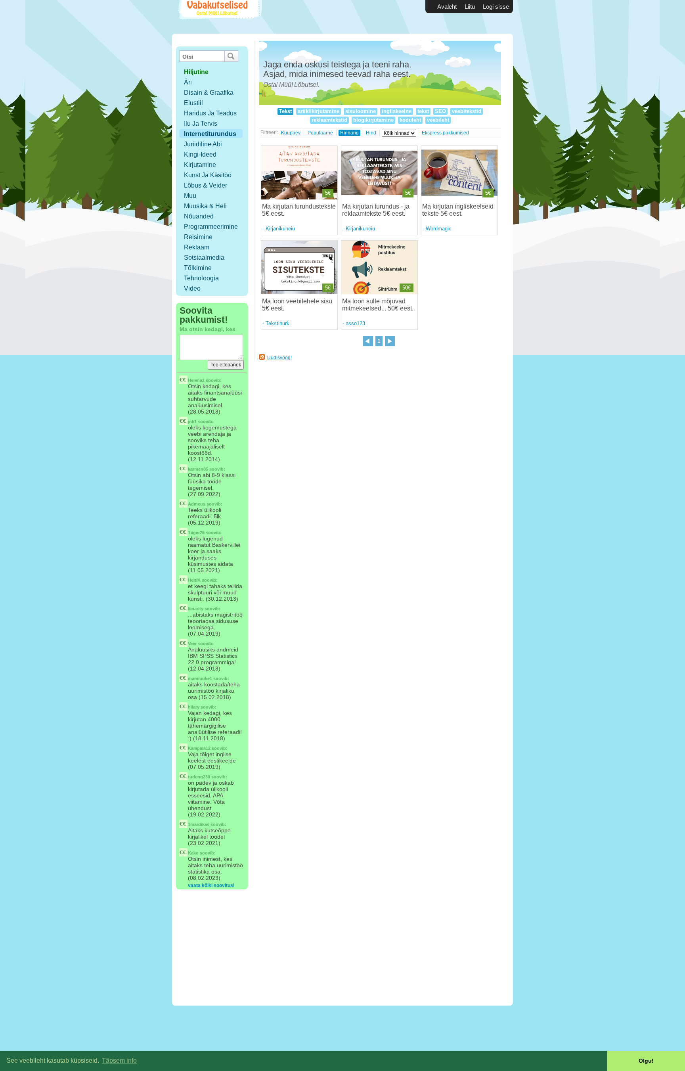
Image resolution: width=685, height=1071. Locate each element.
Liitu (470, 6)
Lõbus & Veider (205, 185)
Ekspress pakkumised (445, 133)
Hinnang (349, 133)
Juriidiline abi (203, 144)
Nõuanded (199, 216)
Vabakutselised (219, 17)
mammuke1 (200, 678)
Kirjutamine (200, 164)
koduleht (410, 120)
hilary (193, 707)
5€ (328, 193)
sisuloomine (360, 111)
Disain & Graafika (208, 92)
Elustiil (193, 103)
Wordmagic (439, 229)
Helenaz (196, 380)
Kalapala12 (199, 748)
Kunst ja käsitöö (208, 175)
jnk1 (192, 421)
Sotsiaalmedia (204, 257)
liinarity (195, 608)
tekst (423, 111)
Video (192, 288)
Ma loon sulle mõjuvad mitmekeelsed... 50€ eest (377, 305)
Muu (190, 195)
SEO (440, 111)
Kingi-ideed (200, 154)
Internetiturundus (210, 133)
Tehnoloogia (201, 278)
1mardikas (198, 824)
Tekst (285, 111)
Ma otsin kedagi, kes (207, 329)
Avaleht (447, 6)
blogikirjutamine (373, 120)
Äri (188, 82)
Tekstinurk (277, 323)
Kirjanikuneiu (280, 229)
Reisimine (198, 237)
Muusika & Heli (205, 206)
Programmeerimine (211, 226)
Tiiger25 (196, 532)
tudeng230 (199, 776)
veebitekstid (466, 111)
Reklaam (196, 247)
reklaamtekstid (329, 120)
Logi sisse (496, 6)
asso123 (355, 323)
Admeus (196, 504)
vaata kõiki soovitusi (211, 885)
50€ (406, 288)
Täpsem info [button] (119, 1060)
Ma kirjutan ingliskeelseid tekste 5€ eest (458, 210)
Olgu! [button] (646, 1061)
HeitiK (194, 580)
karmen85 (198, 469)
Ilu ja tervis (200, 123)
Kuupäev (290, 133)
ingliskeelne (396, 111)
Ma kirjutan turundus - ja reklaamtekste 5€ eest (375, 210)
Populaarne (320, 133)
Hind (371, 133)
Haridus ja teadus (210, 113)
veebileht (438, 120)
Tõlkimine (198, 267)
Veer (192, 643)
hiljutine (196, 72)
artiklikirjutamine (318, 111)
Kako (193, 853)
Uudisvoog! (279, 357)
